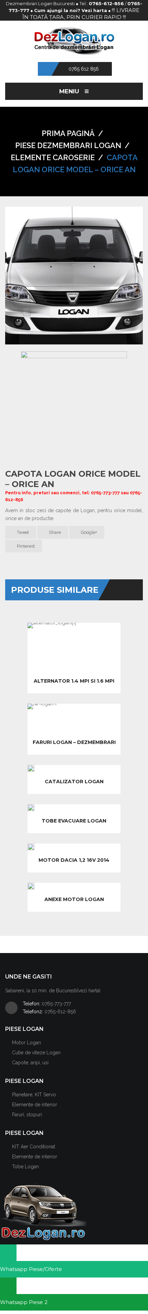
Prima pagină (68, 133)
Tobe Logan (25, 1166)
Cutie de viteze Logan (36, 1052)
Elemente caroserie (53, 157)
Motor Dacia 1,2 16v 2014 (74, 860)
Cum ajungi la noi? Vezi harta (70, 10)
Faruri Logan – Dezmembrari (74, 742)
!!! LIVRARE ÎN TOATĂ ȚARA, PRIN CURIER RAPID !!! (81, 13)
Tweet (22, 532)
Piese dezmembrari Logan (68, 145)
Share (54, 532)
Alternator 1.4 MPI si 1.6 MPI (74, 681)
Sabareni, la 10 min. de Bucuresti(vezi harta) (53, 990)
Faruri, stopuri (27, 1114)
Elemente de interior (34, 1104)
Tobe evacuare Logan (74, 821)
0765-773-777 (56, 1003)
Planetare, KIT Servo (34, 1094)
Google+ (88, 532)
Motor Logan (26, 1042)
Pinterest (25, 546)
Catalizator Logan (74, 781)
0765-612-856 (106, 3)
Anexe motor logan (74, 899)
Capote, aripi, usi (30, 1062)
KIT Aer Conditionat (33, 1146)
